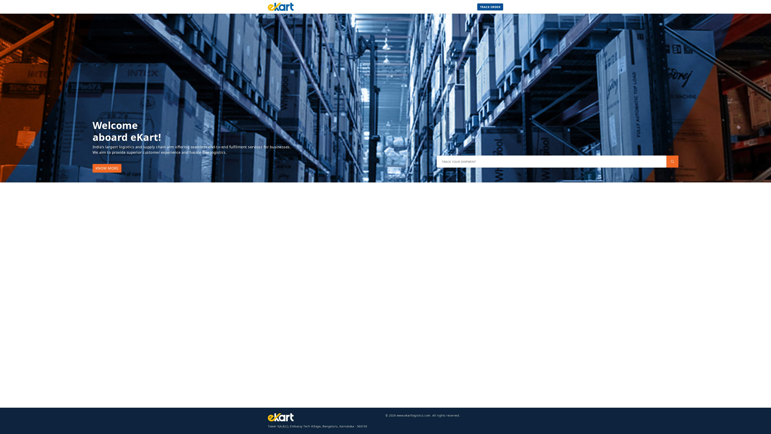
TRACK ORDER (490, 7)
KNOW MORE (107, 168)
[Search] (672, 162)
